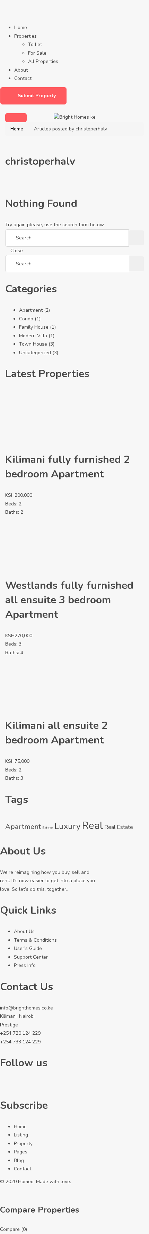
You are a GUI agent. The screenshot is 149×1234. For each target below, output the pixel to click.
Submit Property (37, 95)
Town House (33, 344)
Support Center (31, 957)
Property (23, 1143)
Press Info (25, 965)
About (21, 70)
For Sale (37, 53)
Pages (20, 1152)
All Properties (43, 61)
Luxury (67, 826)
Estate (47, 827)
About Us (24, 931)
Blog (19, 1160)
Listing (21, 1135)
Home (20, 27)
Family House (34, 327)
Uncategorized (35, 352)
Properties (25, 36)
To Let (35, 44)
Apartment (31, 310)
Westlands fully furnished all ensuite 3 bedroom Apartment (69, 600)
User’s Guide (28, 948)
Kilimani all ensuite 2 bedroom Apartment (56, 733)
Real (92, 825)
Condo (26, 319)
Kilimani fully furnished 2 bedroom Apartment (67, 467)
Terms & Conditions (35, 940)
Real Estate (118, 827)
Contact (23, 78)
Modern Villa (33, 335)
